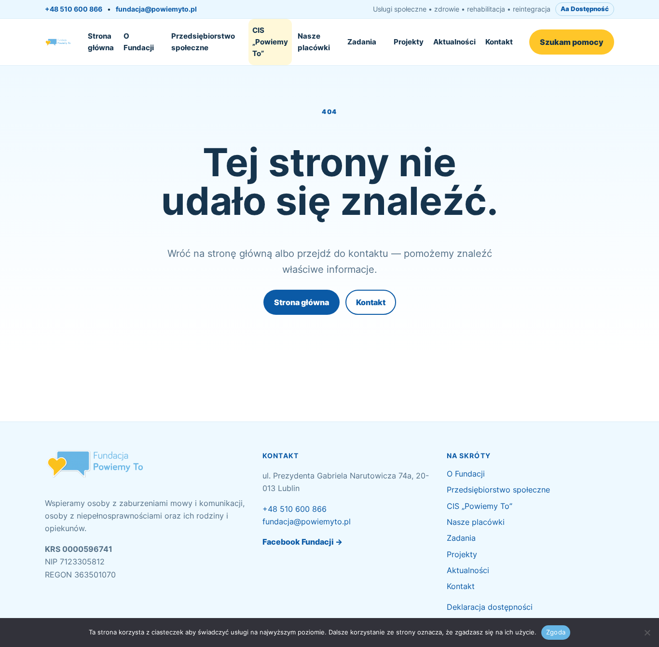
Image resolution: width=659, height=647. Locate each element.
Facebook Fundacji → (302, 542)
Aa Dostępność (585, 9)
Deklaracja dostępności (490, 607)
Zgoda (555, 632)
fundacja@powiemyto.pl (156, 9)
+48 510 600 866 (73, 9)
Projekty (409, 42)
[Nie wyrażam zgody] (647, 632)
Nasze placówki (314, 42)
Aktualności (454, 42)
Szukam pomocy (572, 42)
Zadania (361, 42)
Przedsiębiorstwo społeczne (203, 42)
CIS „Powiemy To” (270, 42)
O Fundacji (139, 42)
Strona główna (101, 42)
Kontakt (499, 42)
